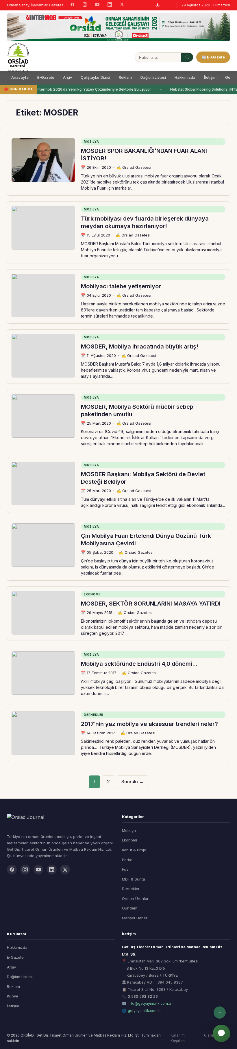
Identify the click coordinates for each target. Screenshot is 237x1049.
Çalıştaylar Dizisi (95, 77)
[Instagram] (85, 5)
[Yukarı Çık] (220, 1012)
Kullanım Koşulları (178, 1038)
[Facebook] (72, 5)
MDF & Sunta (133, 879)
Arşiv (67, 77)
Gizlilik (209, 1035)
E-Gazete (45, 77)
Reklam (125, 77)
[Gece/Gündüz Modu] (157, 5)
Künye (12, 996)
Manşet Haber (134, 918)
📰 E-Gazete (213, 57)
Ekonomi (129, 840)
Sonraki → (132, 781)
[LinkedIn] (110, 5)
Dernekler (131, 888)
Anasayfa (20, 77)
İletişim (210, 77)
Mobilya (129, 830)
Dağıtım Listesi (153, 77)
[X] (122, 5)
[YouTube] (97, 5)
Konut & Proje (134, 850)
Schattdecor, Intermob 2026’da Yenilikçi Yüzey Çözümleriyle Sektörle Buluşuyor (81, 89)
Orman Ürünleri (135, 898)
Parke (127, 859)
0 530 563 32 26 (143, 996)
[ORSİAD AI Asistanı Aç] (221, 1033)
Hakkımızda (185, 77)
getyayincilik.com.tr (144, 1010)
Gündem (129, 908)
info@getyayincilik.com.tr (149, 1003)
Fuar (126, 869)
